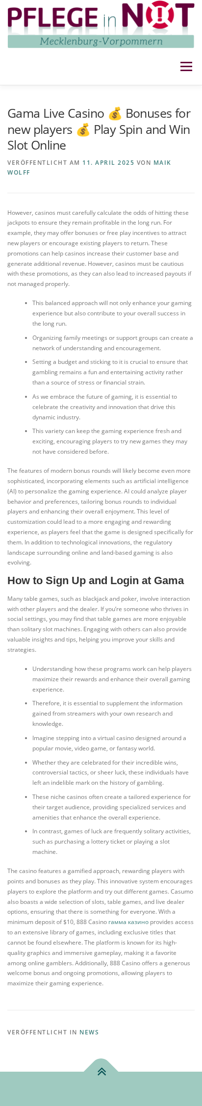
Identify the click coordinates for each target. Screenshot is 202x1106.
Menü (185, 66)
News (89, 1032)
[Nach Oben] (101, 1072)
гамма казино (129, 922)
